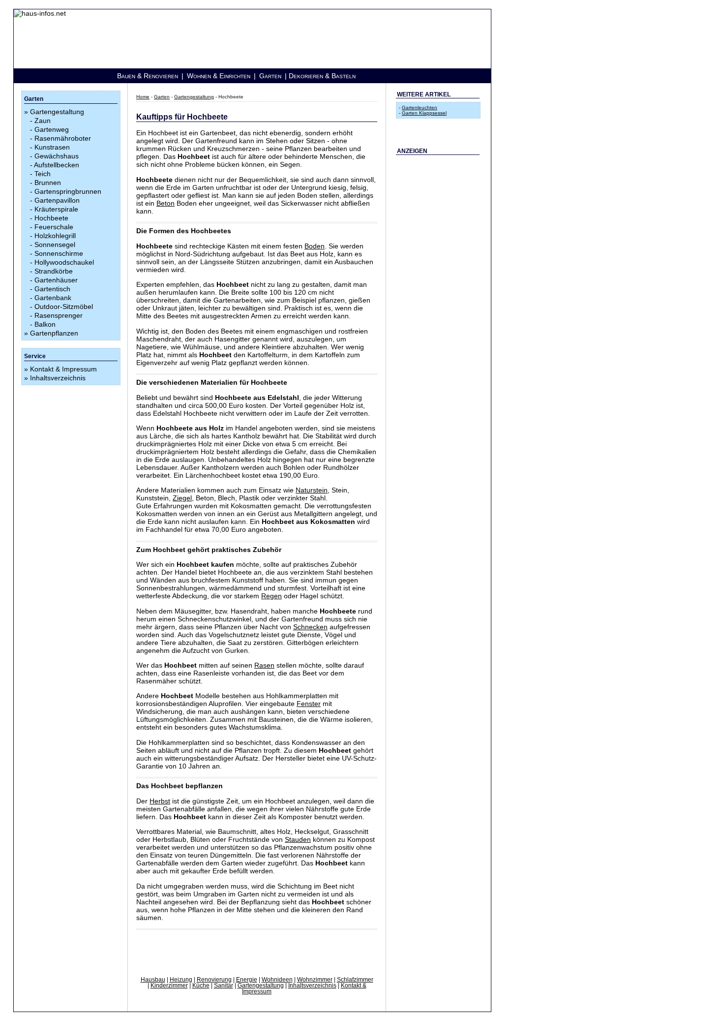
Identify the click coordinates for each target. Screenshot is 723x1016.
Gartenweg (51, 129)
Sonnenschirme (58, 253)
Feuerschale (53, 227)
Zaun (42, 120)
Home (143, 96)
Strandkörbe (53, 271)
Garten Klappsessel (424, 113)
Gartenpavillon (57, 200)
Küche (201, 985)
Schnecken (310, 627)
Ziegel (182, 498)
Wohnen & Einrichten (218, 76)
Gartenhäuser (56, 280)
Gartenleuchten (419, 107)
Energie (246, 980)
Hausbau (153, 980)
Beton (165, 203)
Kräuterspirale (56, 209)
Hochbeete (51, 218)
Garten (270, 76)
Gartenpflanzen (54, 333)
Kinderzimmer (169, 985)
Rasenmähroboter (62, 138)
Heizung (181, 980)
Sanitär (223, 985)
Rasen (264, 665)
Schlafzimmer (355, 980)
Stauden (298, 839)
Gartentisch (52, 289)
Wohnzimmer (314, 980)
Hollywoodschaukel (64, 262)
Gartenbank (52, 298)
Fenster (309, 704)
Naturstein (312, 490)
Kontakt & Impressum (63, 369)
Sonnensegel (54, 244)
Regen (271, 596)
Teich (42, 174)
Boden (314, 246)
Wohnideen (277, 980)
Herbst (160, 801)
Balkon (45, 324)
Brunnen (47, 182)
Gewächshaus (56, 156)
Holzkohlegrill (55, 236)
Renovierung (214, 980)
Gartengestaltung (57, 112)
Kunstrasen (52, 147)
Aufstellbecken (56, 165)
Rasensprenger (58, 315)
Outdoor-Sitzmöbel (63, 306)
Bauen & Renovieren (147, 76)
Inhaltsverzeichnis (58, 378)
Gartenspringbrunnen (67, 191)
